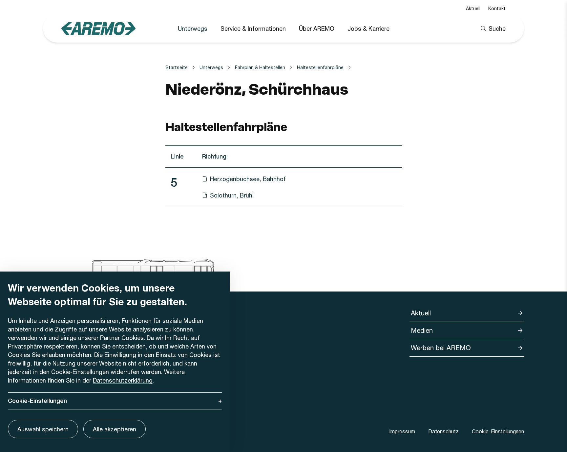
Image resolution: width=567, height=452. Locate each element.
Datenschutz (443, 431)
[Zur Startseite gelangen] (98, 28)
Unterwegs (192, 28)
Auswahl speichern (43, 429)
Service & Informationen (253, 28)
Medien (422, 330)
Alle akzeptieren (114, 429)
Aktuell (473, 8)
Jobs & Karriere (368, 28)
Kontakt (497, 8)
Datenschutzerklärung (123, 380)
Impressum (402, 431)
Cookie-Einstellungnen (498, 431)
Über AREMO (316, 28)
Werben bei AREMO (441, 347)
